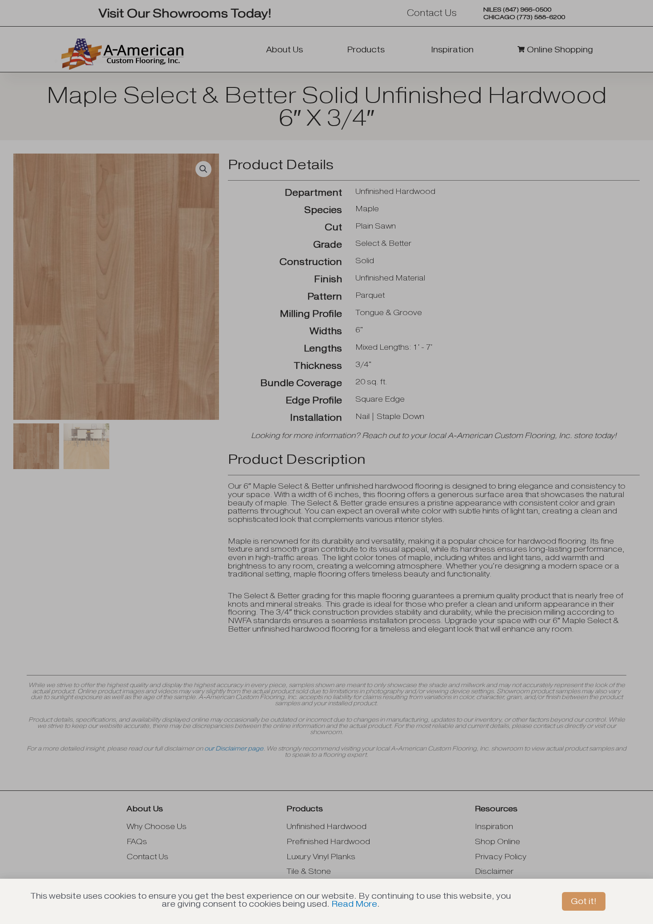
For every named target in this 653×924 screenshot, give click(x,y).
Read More (354, 903)
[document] (326, 462)
